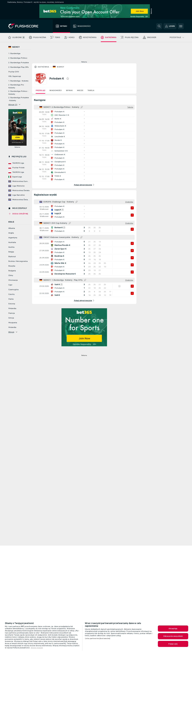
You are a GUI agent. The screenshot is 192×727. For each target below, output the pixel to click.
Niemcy (60, 67)
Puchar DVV (13, 71)
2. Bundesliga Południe (18, 62)
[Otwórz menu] (181, 26)
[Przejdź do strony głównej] (25, 26)
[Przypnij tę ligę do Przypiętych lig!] (81, 107)
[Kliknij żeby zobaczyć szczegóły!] (84, 113)
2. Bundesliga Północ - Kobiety (18, 92)
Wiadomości (55, 90)
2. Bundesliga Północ (17, 58)
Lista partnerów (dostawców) (97, 638)
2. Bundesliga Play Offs (18, 67)
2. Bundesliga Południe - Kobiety (18, 99)
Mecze (80, 90)
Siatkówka (43, 67)
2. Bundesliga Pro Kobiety (16, 86)
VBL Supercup (14, 76)
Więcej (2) (12, 105)
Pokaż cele (173, 644)
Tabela (90, 90)
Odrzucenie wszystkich (173, 636)
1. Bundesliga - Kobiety (18, 81)
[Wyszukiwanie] (159, 26)
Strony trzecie (37, 648)
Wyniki (69, 90)
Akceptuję (173, 628)
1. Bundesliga (14, 53)
